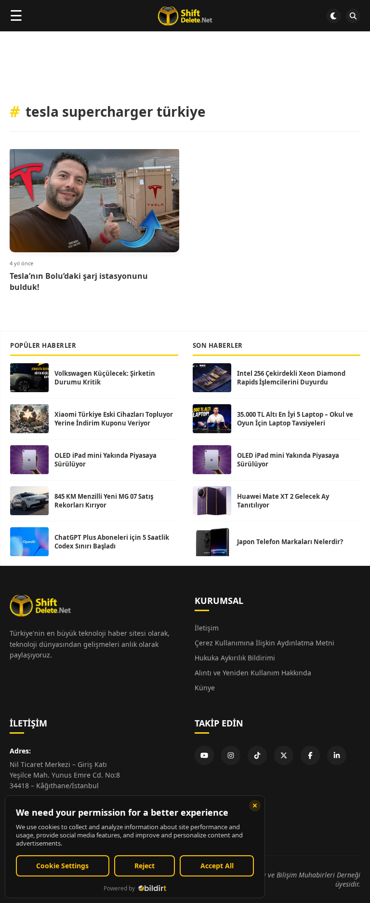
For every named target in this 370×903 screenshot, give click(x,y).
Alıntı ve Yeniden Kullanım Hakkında (253, 672)
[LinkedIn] (336, 755)
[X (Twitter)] (283, 755)
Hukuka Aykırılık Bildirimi (235, 657)
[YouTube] (204, 755)
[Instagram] (230, 755)
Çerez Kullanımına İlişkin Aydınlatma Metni (264, 642)
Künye (205, 687)
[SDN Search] (353, 16)
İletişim (207, 627)
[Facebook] (310, 755)
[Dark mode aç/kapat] (334, 16)
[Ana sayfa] (185, 16)
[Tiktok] (257, 755)
